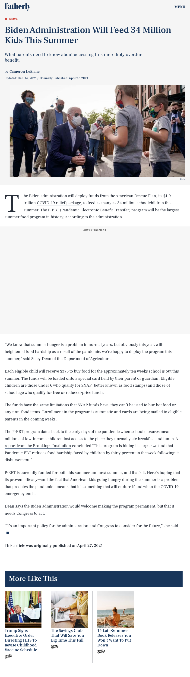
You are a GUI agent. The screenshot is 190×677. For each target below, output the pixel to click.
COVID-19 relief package (59, 203)
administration (108, 217)
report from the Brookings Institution (38, 445)
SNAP (86, 385)
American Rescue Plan (136, 196)
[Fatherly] (18, 7)
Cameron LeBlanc (25, 71)
